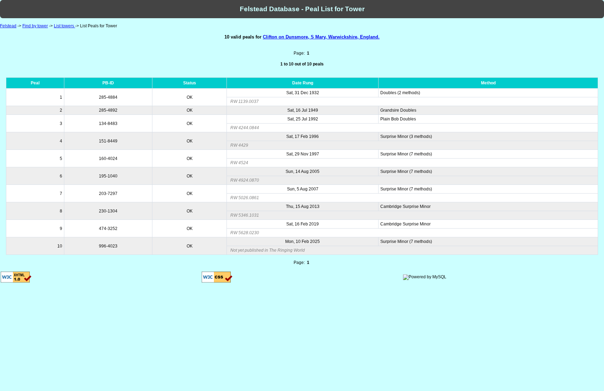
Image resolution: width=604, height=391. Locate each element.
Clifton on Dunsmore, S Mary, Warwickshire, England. (321, 37)
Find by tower (35, 25)
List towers (64, 25)
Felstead (8, 25)
